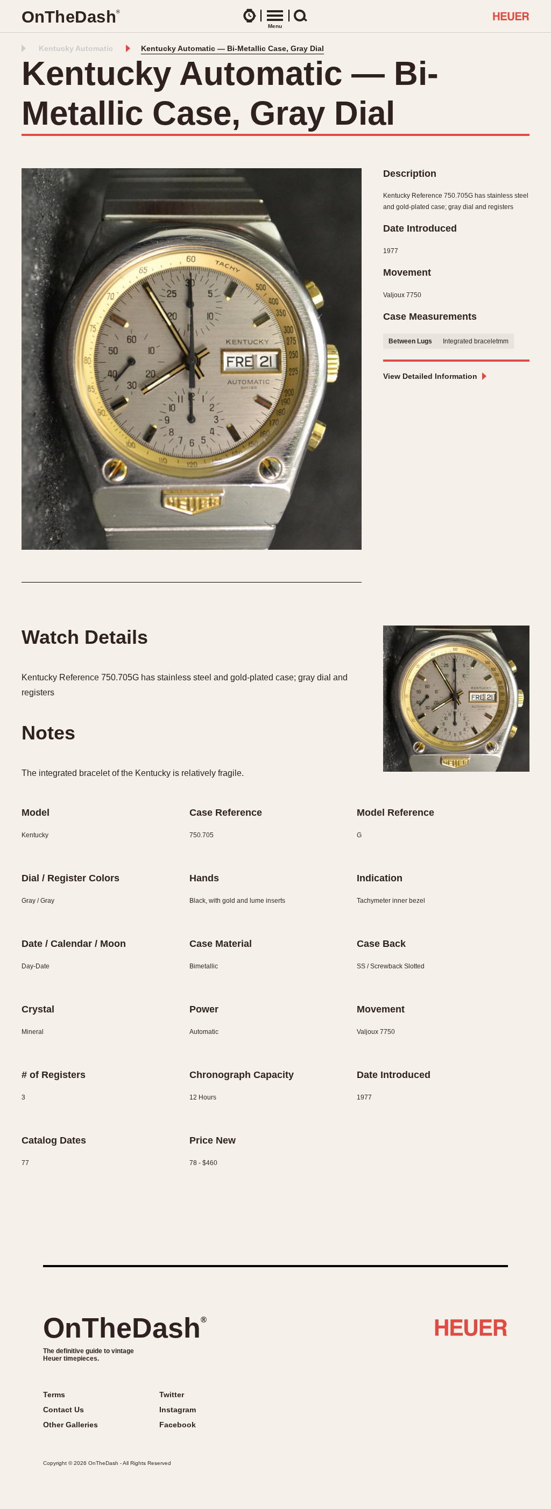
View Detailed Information (430, 376)
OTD (70, 17)
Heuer (471, 1331)
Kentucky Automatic (76, 48)
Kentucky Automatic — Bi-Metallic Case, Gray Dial (232, 48)
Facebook (177, 1424)
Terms (54, 1394)
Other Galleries (70, 1424)
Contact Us (63, 1409)
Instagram (177, 1409)
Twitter (171, 1394)
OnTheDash (125, 1327)
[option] (192, 359)
